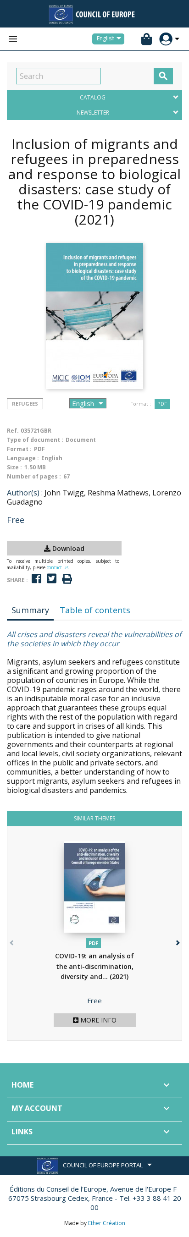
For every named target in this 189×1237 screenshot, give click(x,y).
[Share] (36, 578)
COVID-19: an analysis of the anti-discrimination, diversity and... (94, 966)
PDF (162, 403)
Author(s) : (25, 492)
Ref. (13, 430)
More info (97, 1020)
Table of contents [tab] (95, 610)
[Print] (67, 579)
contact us (57, 567)
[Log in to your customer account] (165, 39)
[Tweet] (51, 578)
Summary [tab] (30, 610)
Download (67, 548)
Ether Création (106, 1223)
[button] (177, 940)
